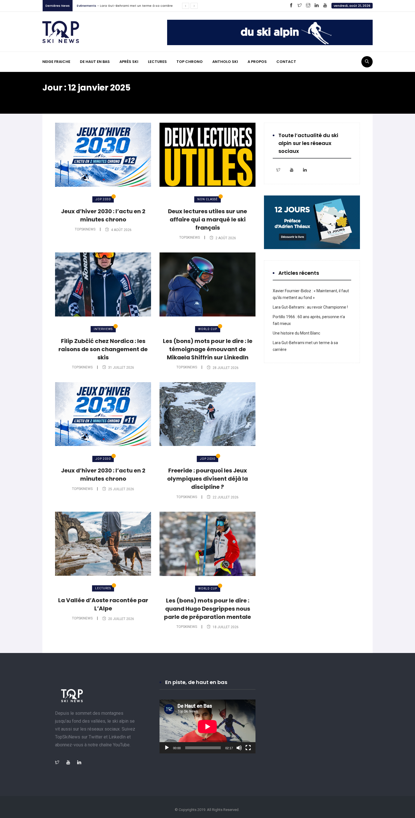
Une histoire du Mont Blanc (296, 333)
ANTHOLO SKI (225, 61)
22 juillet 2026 (226, 497)
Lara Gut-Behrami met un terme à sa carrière (136, 5)
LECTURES (157, 61)
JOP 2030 (103, 199)
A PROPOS (257, 61)
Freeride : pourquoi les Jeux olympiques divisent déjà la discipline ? (207, 479)
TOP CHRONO (189, 61)
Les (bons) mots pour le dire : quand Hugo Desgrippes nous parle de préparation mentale (207, 609)
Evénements (86, 5)
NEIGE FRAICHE (56, 61)
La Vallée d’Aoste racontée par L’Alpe (103, 604)
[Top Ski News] (60, 31)
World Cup (207, 329)
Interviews (103, 329)
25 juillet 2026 (121, 489)
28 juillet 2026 (226, 368)
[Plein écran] (248, 748)
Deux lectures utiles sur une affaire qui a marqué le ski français (207, 219)
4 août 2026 (121, 230)
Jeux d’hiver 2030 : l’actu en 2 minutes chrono (103, 215)
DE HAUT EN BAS (95, 61)
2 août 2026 (225, 238)
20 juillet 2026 (121, 619)
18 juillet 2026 (226, 627)
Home (54, 98)
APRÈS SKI (128, 61)
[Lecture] (167, 748)
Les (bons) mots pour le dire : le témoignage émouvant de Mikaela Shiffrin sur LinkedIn (207, 349)
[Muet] (239, 748)
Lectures (103, 588)
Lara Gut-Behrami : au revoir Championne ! (310, 307)
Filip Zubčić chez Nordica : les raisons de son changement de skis (103, 349)
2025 (73, 98)
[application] (207, 726)
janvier (94, 98)
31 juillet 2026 (121, 368)
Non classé (207, 199)
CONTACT (286, 61)
